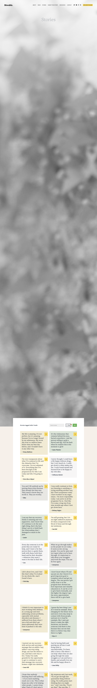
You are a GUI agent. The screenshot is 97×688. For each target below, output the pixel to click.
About (34, 5)
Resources (62, 5)
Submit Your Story (53, 5)
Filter (69, 425)
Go (75, 425)
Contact (69, 5)
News (39, 5)
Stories (44, 5)
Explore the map (87, 5)
